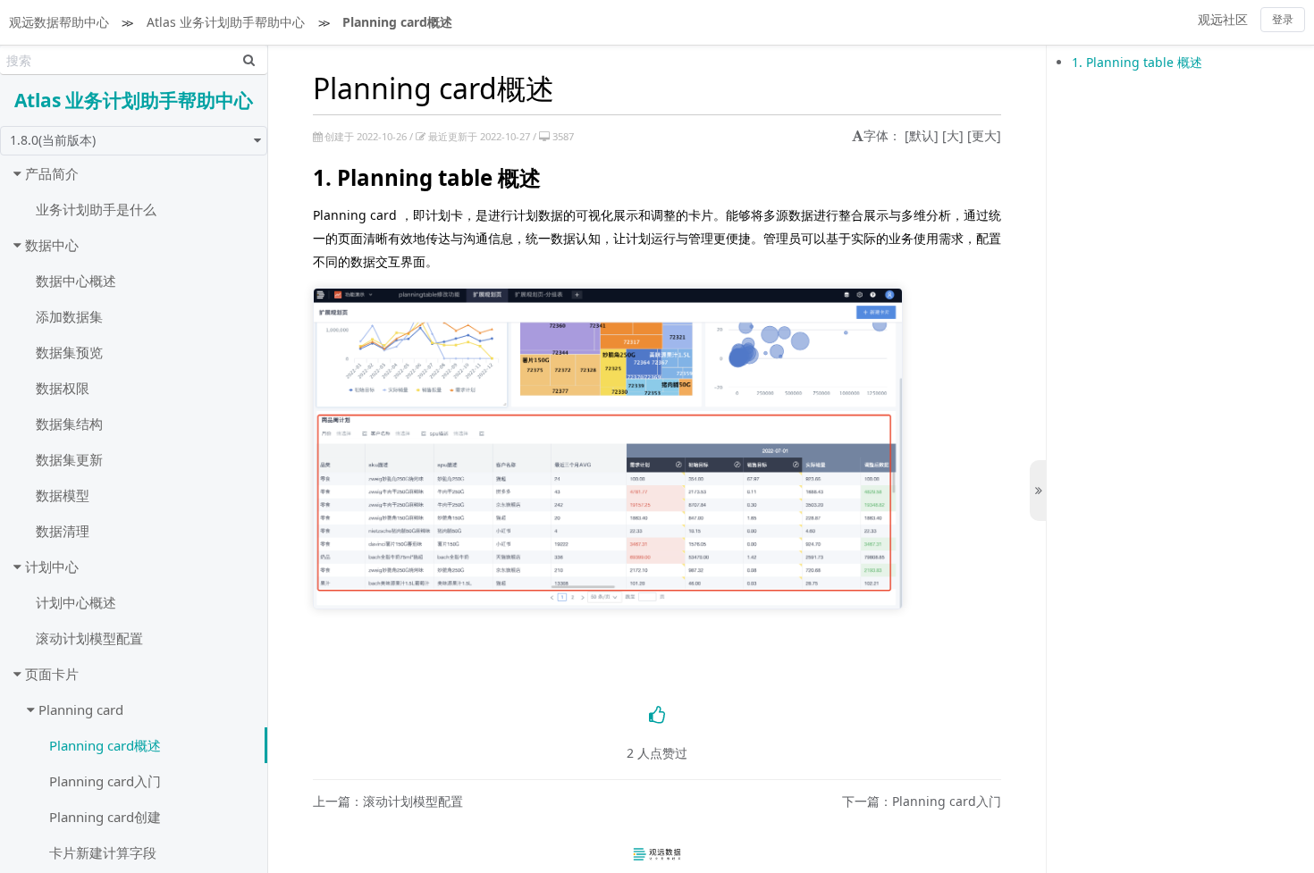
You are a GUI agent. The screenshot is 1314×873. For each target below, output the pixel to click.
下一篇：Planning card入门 (921, 802)
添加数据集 (69, 316)
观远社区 (1223, 19)
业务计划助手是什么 (96, 209)
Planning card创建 (105, 817)
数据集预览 (69, 352)
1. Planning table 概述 (1137, 62)
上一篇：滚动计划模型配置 (388, 802)
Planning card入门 (105, 781)
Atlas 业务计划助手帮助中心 (226, 21)
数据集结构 (69, 423)
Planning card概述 (397, 21)
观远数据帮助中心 (59, 21)
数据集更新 (69, 459)
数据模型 (62, 495)
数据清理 (62, 531)
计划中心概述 (76, 602)
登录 (1282, 19)
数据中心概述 (76, 281)
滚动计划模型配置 (89, 638)
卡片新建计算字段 (102, 852)
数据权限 (62, 388)
